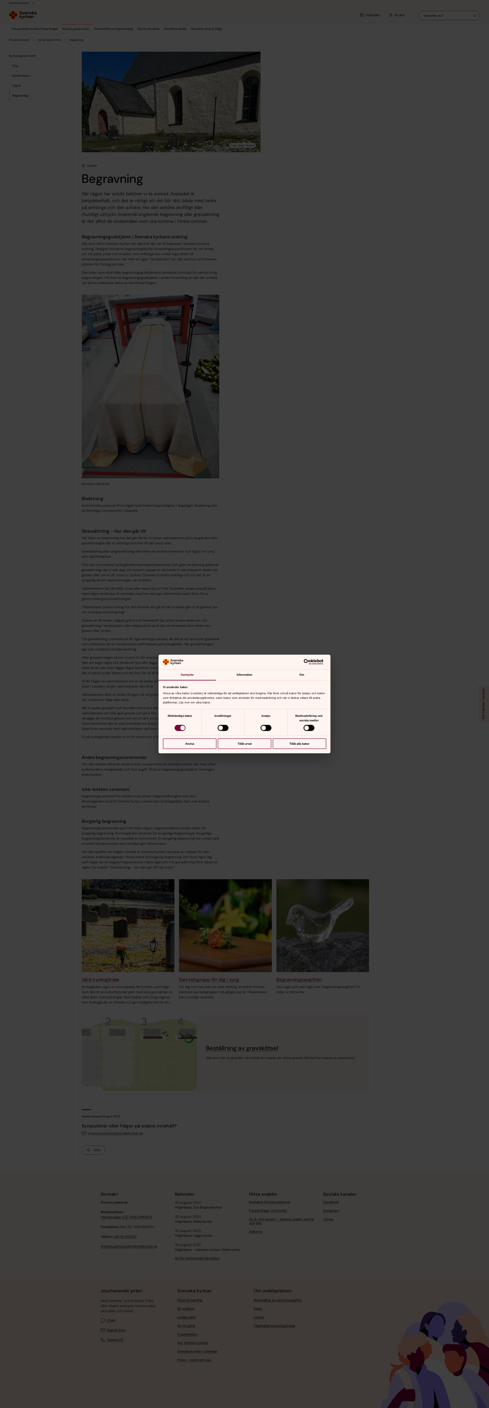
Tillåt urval (245, 743)
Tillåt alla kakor (299, 743)
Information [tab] (244, 674)
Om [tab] (301, 674)
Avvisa (189, 743)
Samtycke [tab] (187, 674)
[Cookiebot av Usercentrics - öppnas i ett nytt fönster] (309, 662)
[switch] (223, 728)
